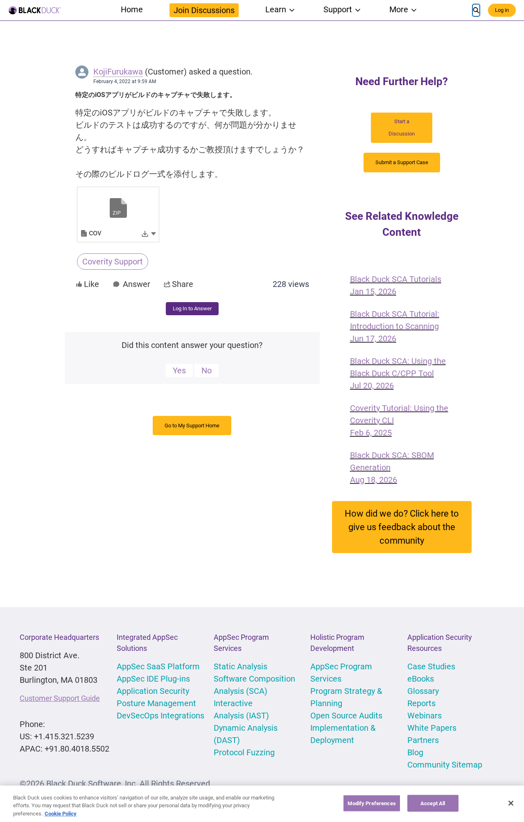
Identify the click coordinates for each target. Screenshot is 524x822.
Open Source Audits (346, 715)
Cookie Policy (61, 814)
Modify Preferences (371, 803)
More (398, 9)
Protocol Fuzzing (244, 752)
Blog (415, 752)
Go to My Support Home (192, 425)
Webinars (424, 715)
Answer (136, 284)
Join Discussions (204, 10)
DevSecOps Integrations (160, 715)
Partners (423, 740)
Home (132, 9)
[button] (153, 233)
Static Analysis (240, 666)
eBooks (420, 679)
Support (337, 9)
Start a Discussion (401, 127)
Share (182, 284)
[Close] (511, 803)
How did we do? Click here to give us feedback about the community (402, 527)
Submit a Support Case (401, 162)
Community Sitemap (444, 765)
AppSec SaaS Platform (158, 666)
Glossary (423, 691)
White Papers (431, 728)
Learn (275, 9)
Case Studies (431, 666)
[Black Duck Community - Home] (34, 10)
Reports (421, 703)
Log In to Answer (192, 308)
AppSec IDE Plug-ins (153, 679)
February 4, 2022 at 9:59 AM (124, 81)
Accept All (432, 803)
